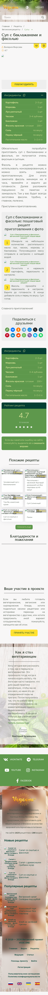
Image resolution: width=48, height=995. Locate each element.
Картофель (12, 102)
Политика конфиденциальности (24, 976)
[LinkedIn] (13, 335)
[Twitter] (35, 330)
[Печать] (43, 45)
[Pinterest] (7, 335)
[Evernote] (41, 335)
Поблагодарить (24, 84)
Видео (24, 948)
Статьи (30, 955)
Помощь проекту (19, 961)
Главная (6, 26)
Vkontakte (16, 759)
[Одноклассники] (18, 330)
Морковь (11, 107)
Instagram (38, 770)
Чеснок (10, 116)
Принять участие (24, 632)
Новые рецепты (16, 840)
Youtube (16, 770)
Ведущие (19, 955)
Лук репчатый (14, 112)
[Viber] (29, 335)
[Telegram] (24, 330)
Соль (8, 130)
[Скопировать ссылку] (7, 330)
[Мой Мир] (29, 330)
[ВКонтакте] (13, 330)
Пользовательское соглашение (24, 974)
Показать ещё (24, 527)
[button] (4, 695)
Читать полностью (18, 723)
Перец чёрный (14, 135)
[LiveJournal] (41, 330)
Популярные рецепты (20, 886)
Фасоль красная (15, 125)
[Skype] (35, 335)
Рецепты (18, 26)
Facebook (26, 780)
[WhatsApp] (24, 335)
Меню (39, 7)
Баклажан (11, 121)
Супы (27, 29)
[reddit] (18, 335)
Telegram (38, 759)
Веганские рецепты (11, 29)
